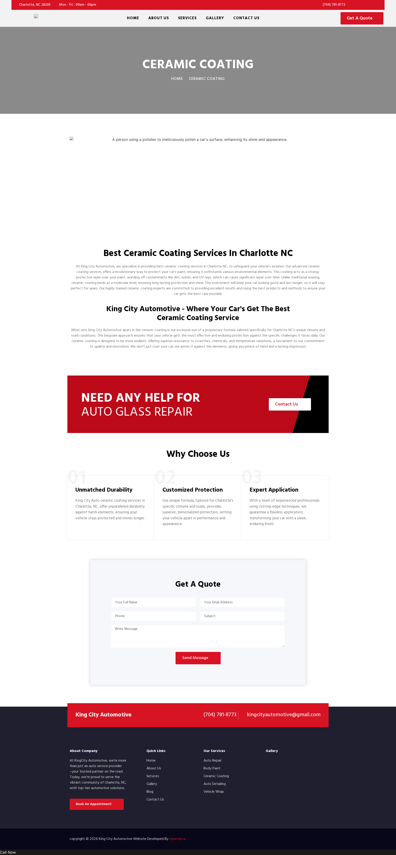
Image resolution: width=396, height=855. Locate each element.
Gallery (215, 18)
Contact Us (246, 18)
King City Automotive (103, 715)
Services (187, 18)
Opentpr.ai (177, 839)
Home (133, 18)
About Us (158, 18)
